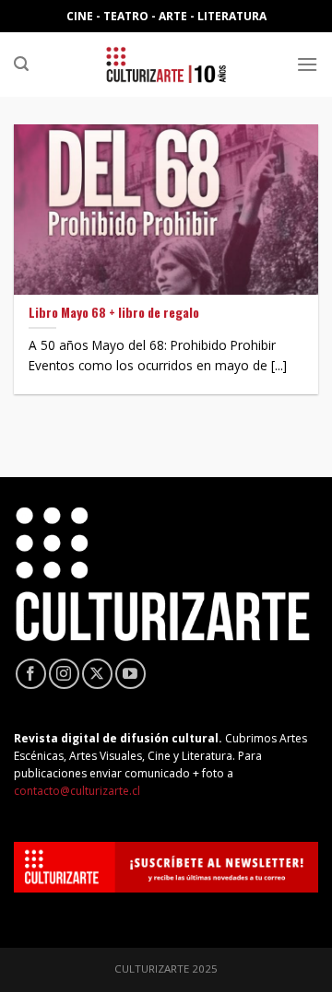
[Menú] (307, 64)
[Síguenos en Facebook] (31, 674)
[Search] (21, 64)
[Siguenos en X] (97, 674)
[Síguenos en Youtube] (130, 674)
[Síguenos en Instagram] (64, 674)
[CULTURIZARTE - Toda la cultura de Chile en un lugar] (166, 64)
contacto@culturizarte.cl (77, 791)
